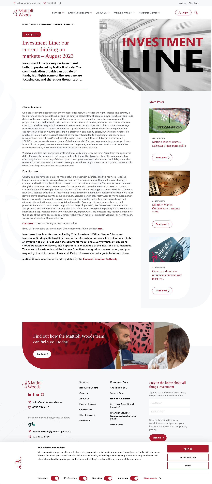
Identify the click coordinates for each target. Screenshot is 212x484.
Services (56, 12)
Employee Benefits (78, 12)
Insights (34, 24)
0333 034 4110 (40, 407)
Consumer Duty (119, 382)
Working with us (122, 12)
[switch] (83, 478)
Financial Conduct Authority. (100, 259)
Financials (84, 420)
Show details (150, 478)
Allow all (188, 449)
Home (25, 24)
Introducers (116, 424)
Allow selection (188, 457)
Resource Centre (148, 12)
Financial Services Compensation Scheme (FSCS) (123, 415)
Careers (83, 393)
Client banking (87, 415)
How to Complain (120, 398)
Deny (188, 465)
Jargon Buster (118, 393)
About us (101, 12)
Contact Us (85, 409)
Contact (182, 3)
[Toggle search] (196, 12)
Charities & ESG (118, 387)
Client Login (194, 3)
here (99, 228)
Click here (27, 223)
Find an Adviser (87, 404)
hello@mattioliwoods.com (47, 402)
